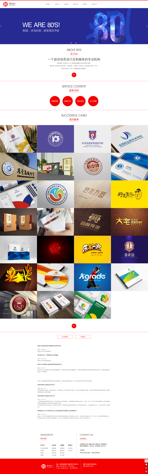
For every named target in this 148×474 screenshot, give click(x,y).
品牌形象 (54, 448)
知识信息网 (97, 446)
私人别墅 (54, 455)
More (74, 74)
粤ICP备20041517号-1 (88, 466)
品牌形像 (62, 448)
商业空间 (54, 452)
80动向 (83, 337)
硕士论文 (91, 446)
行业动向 (65, 337)
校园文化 (54, 450)
